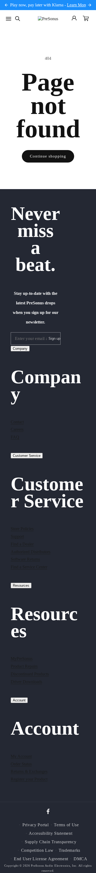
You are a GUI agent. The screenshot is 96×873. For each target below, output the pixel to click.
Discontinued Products (30, 674)
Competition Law (37, 850)
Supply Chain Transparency (51, 842)
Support (17, 536)
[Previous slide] (6, 5)
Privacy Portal (35, 825)
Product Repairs (24, 666)
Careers (17, 429)
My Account (21, 756)
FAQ (15, 437)
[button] (86, 19)
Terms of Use (66, 825)
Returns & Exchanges (29, 771)
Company (20, 349)
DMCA (80, 859)
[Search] (17, 18)
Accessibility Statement (50, 833)
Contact (17, 422)
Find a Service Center (29, 567)
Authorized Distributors (30, 552)
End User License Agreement (41, 859)
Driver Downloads (26, 681)
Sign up (54, 338)
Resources (21, 585)
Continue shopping (48, 156)
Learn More (77, 5)
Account (19, 700)
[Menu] (8, 19)
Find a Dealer (22, 544)
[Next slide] (89, 5)
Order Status (21, 764)
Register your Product (29, 779)
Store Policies (22, 528)
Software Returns (25, 559)
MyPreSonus (22, 658)
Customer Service (27, 456)
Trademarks (69, 850)
